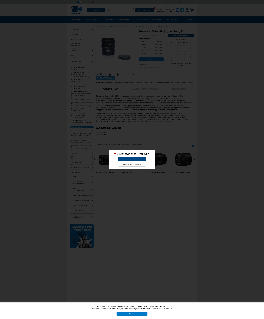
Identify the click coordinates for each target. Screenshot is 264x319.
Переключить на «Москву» (132, 164)
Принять (132, 314)
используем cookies (107, 307)
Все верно (132, 159)
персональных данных (162, 309)
